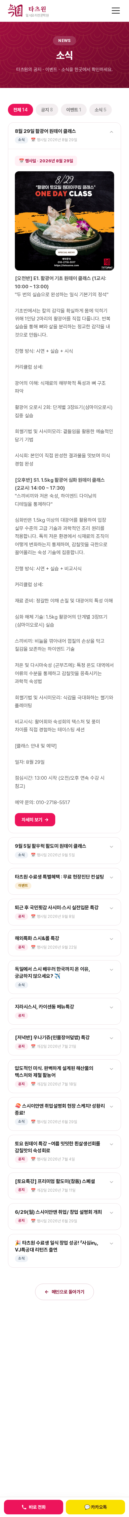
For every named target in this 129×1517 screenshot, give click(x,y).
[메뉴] (115, 10)
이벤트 (73, 109)
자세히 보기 (35, 819)
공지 (47, 109)
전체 (20, 109)
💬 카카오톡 (95, 1507)
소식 (101, 109)
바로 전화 (37, 1507)
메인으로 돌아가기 (64, 1291)
